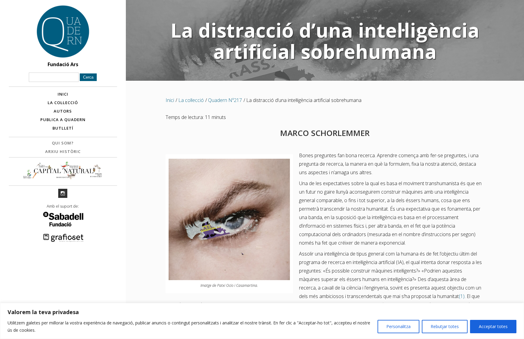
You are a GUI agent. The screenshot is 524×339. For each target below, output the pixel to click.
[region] (262, 321)
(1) (462, 296)
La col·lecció (63, 102)
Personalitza (398, 326)
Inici (63, 94)
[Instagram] (62, 193)
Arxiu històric (63, 151)
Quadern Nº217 (225, 100)
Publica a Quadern (63, 119)
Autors (63, 111)
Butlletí (62, 128)
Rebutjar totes (445, 326)
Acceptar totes (493, 326)
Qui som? (63, 143)
